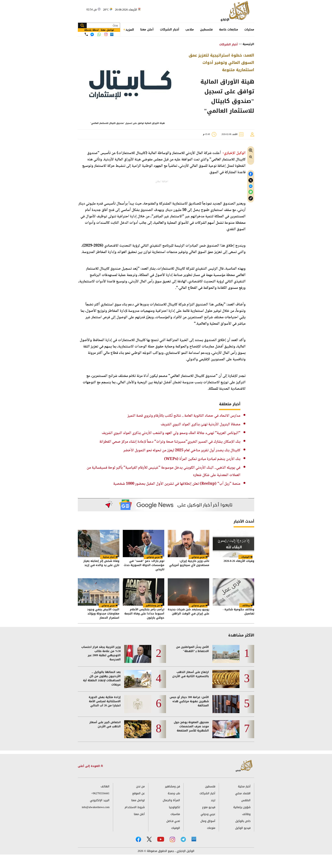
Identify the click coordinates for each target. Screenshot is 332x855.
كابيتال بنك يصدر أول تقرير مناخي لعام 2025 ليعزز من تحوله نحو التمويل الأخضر (181, 450)
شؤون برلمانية (242, 807)
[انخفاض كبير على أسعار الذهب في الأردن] (137, 729)
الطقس (246, 800)
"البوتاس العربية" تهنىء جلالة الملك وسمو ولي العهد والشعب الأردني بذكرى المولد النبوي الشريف (171, 433)
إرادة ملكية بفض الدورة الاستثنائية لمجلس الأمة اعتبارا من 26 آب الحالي (105, 701)
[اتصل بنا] (86, 34)
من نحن (140, 786)
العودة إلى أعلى (89, 766)
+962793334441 (100, 793)
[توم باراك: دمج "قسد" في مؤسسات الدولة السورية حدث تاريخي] (143, 543)
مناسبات (175, 814)
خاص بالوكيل (243, 821)
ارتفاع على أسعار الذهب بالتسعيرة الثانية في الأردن (190, 674)
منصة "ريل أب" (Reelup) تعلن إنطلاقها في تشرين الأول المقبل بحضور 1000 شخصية (176, 484)
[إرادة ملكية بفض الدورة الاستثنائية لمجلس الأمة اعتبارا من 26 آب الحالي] (137, 704)
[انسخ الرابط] (250, 198)
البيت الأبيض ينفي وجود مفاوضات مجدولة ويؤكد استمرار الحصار (103, 613)
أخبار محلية (109, 557)
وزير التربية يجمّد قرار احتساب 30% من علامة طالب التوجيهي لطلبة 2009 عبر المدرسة (101, 653)
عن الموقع (138, 793)
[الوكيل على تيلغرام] (183, 839)
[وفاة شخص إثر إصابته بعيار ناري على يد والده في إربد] (98, 543)
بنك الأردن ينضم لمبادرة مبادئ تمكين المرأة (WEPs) (202, 459)
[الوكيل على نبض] (193, 839)
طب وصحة (174, 793)
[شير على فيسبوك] (250, 174)
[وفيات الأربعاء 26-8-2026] (233, 543)
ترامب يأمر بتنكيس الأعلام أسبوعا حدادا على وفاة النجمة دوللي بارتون (144, 613)
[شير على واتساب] (250, 192)
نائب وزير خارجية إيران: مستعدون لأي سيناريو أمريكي (189, 563)
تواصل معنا (138, 800)
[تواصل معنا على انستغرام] (106, 34)
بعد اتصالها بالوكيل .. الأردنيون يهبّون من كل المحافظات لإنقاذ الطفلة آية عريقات (102, 678)
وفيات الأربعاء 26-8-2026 (239, 561)
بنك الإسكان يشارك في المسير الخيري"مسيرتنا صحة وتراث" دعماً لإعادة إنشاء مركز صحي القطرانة (169, 441)
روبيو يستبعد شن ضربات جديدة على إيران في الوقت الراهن (188, 611)
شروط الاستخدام (135, 807)
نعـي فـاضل (173, 821)
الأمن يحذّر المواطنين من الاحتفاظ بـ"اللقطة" (192, 649)
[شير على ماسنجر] (250, 186)
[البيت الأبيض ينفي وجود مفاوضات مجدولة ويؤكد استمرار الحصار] (98, 592)
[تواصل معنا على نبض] (111, 34)
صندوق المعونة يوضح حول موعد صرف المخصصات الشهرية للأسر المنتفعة (191, 726)
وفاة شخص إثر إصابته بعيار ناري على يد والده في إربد (101, 563)
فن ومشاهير (153, 605)
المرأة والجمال (171, 800)
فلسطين (206, 29)
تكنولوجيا (174, 807)
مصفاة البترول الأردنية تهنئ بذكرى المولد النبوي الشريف (200, 424)
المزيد (130, 29)
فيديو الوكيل (243, 828)
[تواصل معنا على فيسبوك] (92, 34)
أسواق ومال (207, 821)
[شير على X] (250, 180)
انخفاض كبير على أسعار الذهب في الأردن (105, 724)
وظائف (246, 605)
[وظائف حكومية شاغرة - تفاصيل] (233, 592)
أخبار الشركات (169, 29)
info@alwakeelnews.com (95, 807)
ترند (213, 800)
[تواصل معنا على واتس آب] (99, 34)
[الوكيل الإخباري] (236, 11)
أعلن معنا (147, 29)
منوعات (211, 828)
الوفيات (245, 557)
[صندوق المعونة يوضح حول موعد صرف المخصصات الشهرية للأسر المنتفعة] (225, 729)
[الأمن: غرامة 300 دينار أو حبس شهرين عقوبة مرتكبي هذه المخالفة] (225, 704)
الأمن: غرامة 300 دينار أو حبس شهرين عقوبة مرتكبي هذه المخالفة (189, 701)
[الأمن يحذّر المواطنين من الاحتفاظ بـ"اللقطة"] (225, 654)
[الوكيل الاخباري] (244, 765)
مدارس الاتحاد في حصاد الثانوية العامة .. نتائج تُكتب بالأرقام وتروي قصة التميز (183, 416)
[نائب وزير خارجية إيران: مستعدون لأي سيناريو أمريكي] (188, 543)
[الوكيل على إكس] (149, 839)
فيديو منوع (208, 807)
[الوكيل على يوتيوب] (160, 839)
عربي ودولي (198, 557)
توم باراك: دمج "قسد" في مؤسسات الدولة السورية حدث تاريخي (144, 565)
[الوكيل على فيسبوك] (138, 839)
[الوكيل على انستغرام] (172, 839)
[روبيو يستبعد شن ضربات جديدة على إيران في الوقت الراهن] (188, 592)
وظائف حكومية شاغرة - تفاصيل (238, 611)
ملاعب (189, 29)
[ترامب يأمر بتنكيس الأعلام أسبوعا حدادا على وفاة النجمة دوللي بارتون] (143, 592)
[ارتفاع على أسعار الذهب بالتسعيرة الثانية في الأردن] (225, 679)
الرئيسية (248, 44)
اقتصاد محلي (243, 793)
